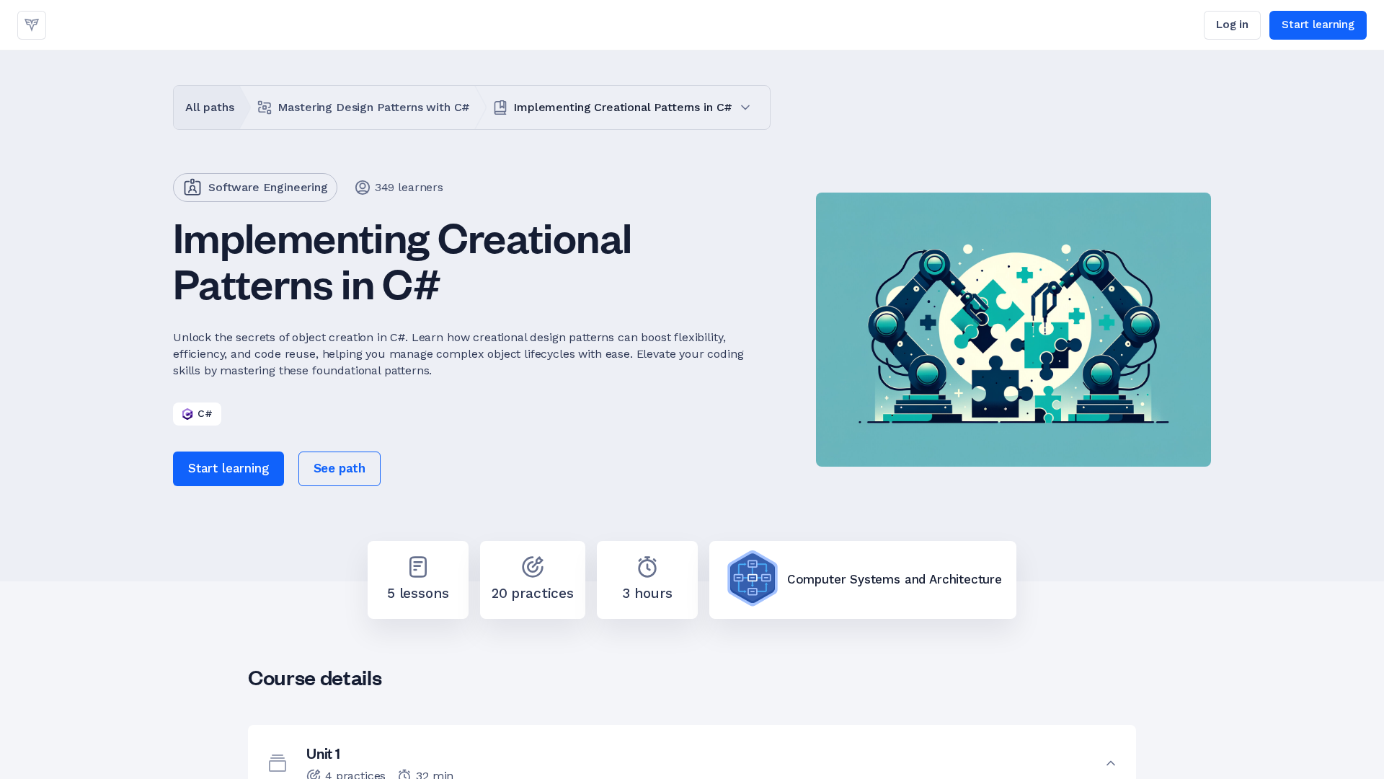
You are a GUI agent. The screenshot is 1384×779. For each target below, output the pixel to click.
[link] (31, 25)
